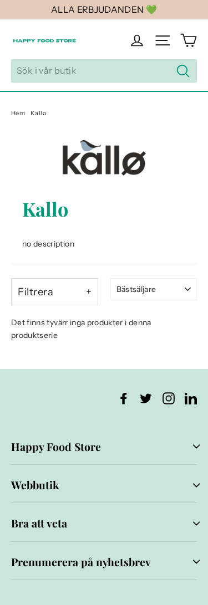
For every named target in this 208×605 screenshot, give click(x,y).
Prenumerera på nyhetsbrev (81, 562)
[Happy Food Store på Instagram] (169, 397)
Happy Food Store (56, 446)
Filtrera (35, 291)
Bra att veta (39, 523)
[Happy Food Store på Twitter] (146, 397)
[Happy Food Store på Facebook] (124, 397)
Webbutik (35, 485)
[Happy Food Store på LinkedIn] (191, 397)
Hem (18, 113)
